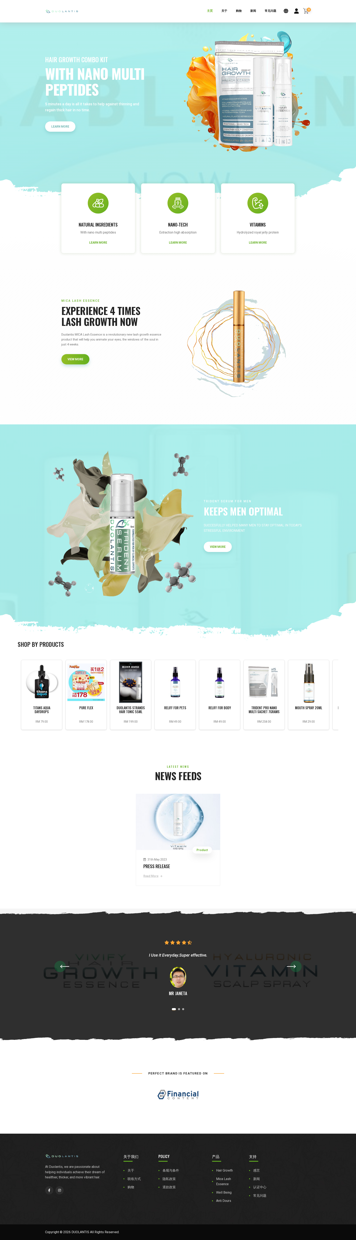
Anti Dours (223, 1201)
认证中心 (259, 1187)
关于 (224, 10)
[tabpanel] (178, 968)
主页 (210, 10)
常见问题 (270, 10)
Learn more (60, 126)
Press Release (156, 866)
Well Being (224, 1192)
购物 (239, 10)
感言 (256, 1170)
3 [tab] (183, 1009)
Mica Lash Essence (223, 1181)
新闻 (253, 10)
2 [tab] (178, 1009)
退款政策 (169, 1187)
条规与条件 (171, 1170)
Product (202, 850)
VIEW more (75, 359)
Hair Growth (224, 1170)
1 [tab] (173, 1009)
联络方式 (134, 1179)
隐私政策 (169, 1179)
